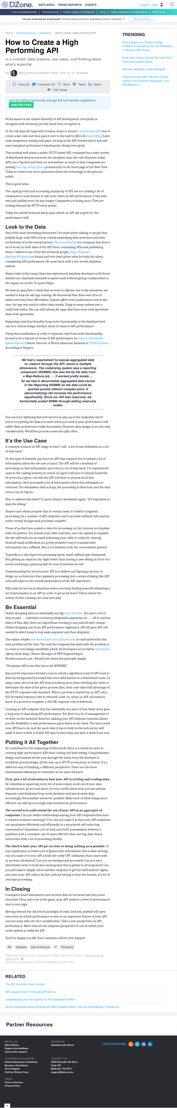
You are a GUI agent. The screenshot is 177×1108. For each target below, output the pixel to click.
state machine (73, 613)
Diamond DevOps (65, 242)
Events (91, 5)
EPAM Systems (98, 343)
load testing (94, 136)
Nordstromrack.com (44, 639)
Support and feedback (16, 1048)
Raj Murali (102, 649)
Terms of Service (14, 1082)
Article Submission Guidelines (21, 1061)
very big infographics (30, 167)
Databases (45, 33)
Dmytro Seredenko (91, 338)
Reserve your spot (142, 18)
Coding (102, 11)
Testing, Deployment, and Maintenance (129, 11)
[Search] (172, 4)
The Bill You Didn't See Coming (24, 984)
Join (154, 4)
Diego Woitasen (80, 252)
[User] (161, 5)
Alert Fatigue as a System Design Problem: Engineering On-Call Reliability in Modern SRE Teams (147, 46)
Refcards (46, 5)
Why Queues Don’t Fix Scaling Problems (30, 992)
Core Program (12, 1068)
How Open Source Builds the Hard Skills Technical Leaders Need (147, 60)
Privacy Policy (12, 1085)
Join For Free (21, 105)
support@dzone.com (62, 1072)
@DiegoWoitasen (18, 257)
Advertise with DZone (62, 1045)
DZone (9, 33)
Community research (16, 1051)
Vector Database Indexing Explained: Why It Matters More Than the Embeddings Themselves (62, 1007)
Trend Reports (70, 5)
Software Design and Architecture (79, 11)
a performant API (89, 131)
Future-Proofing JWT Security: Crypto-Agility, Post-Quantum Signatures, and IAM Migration (145, 81)
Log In (144, 4)
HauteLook (67, 639)
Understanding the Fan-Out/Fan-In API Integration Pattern (40, 999)
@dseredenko (16, 343)
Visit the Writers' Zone (16, 1072)
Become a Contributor (16, 1065)
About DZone (12, 1045)
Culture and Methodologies (24, 11)
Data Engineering (50, 11)
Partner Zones (158, 11)
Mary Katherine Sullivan (34, 73)
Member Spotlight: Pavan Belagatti (143, 69)
